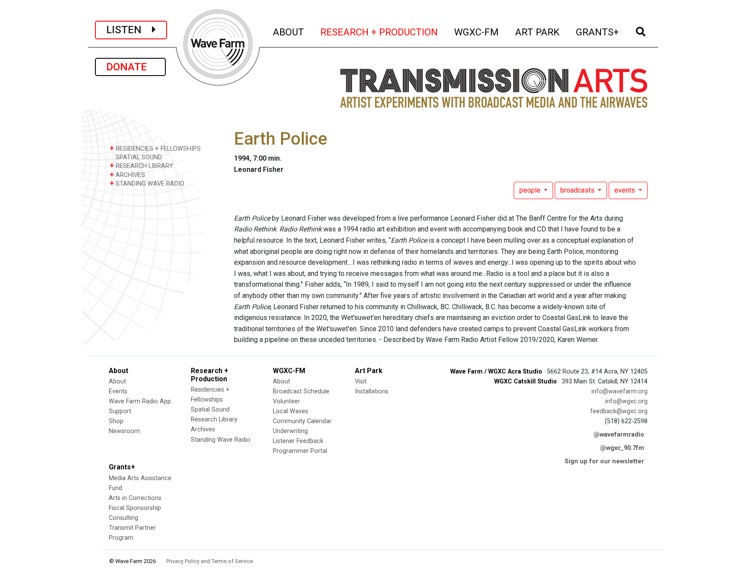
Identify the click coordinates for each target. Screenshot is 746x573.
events (625, 190)
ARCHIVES (127, 175)
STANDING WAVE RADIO (147, 183)
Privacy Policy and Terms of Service (209, 561)
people (530, 190)
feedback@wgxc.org (619, 411)
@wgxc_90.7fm (622, 448)
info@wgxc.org (626, 401)
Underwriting (290, 431)
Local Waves (290, 411)
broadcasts (578, 190)
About (117, 381)
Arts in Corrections (135, 498)
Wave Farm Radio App (140, 401)
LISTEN (129, 30)
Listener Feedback (298, 441)
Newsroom (124, 431)
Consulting (123, 518)
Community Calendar (302, 421)
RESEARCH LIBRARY (141, 165)
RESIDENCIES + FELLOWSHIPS (155, 148)
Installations (372, 391)
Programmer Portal (300, 451)
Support (120, 411)
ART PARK (537, 32)
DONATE (130, 67)
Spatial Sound (210, 409)
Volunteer (286, 401)
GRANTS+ (597, 32)
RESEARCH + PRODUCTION (379, 32)
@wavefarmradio (619, 434)
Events (118, 391)
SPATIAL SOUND (138, 157)
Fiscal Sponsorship (135, 508)
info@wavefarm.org (619, 391)
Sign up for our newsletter (604, 461)
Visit (361, 381)
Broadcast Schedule (301, 391)
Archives (203, 429)
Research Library (214, 419)
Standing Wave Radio (220, 439)
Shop (116, 421)
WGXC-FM (477, 32)
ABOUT (288, 32)
